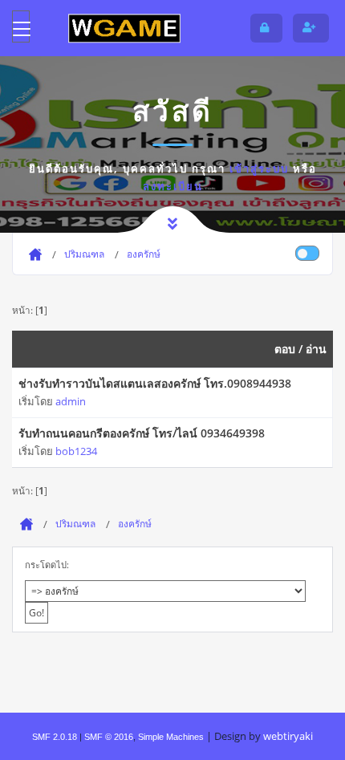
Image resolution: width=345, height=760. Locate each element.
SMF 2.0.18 (54, 737)
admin (70, 401)
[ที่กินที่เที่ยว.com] (124, 28)
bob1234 (76, 451)
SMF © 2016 (108, 737)
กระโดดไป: (47, 565)
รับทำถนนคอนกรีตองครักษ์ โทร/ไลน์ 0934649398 (141, 433)
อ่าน (316, 348)
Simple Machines (171, 737)
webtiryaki (288, 736)
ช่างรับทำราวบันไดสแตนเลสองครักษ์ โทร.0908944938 (154, 383)
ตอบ (284, 348)
